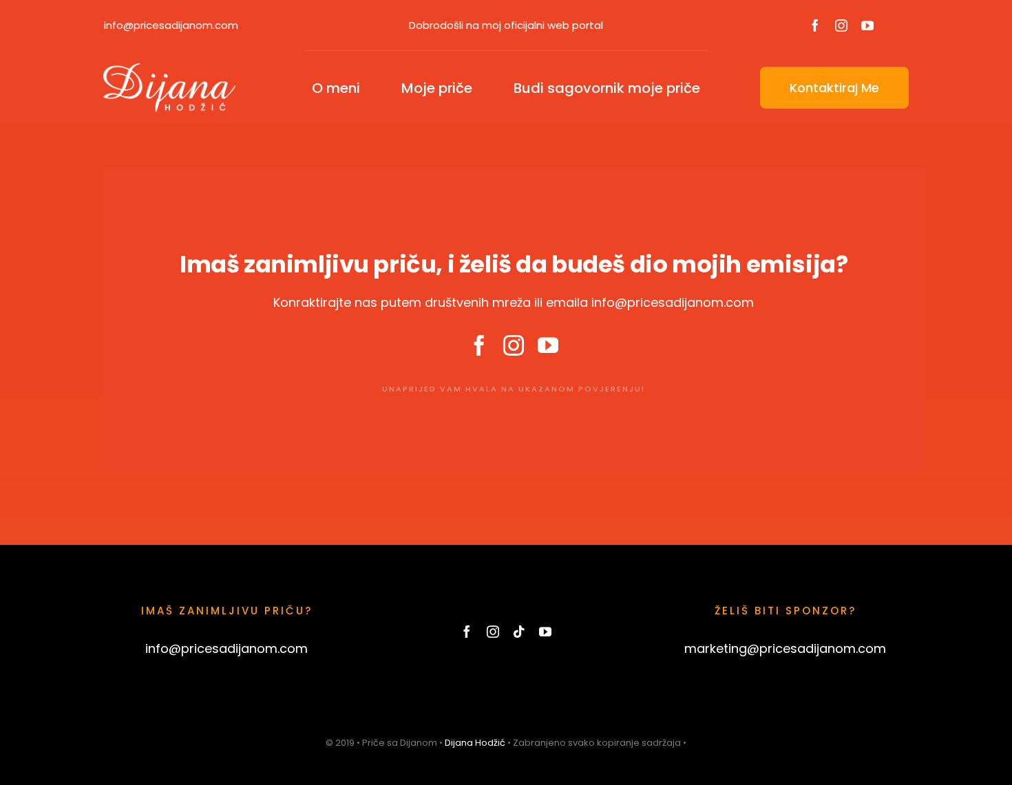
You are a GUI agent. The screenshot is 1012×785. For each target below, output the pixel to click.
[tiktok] (519, 631)
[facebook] (815, 25)
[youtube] (867, 25)
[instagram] (841, 25)
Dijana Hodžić (475, 742)
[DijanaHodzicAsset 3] (169, 69)
